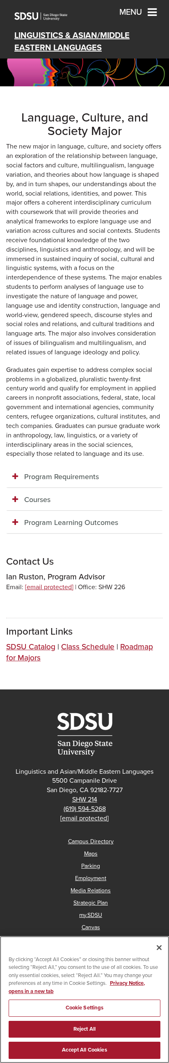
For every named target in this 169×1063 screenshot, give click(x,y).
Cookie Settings (85, 1007)
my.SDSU (90, 915)
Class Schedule (87, 646)
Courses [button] (37, 499)
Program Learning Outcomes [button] (71, 522)
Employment (90, 878)
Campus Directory (91, 841)
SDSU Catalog (30, 646)
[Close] (159, 948)
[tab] (84, 477)
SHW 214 (84, 799)
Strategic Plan (90, 902)
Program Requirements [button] (61, 476)
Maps (91, 853)
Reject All (84, 1029)
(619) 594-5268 (85, 809)
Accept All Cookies (84, 1050)
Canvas (91, 927)
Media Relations (91, 890)
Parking (90, 866)
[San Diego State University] (84, 734)
